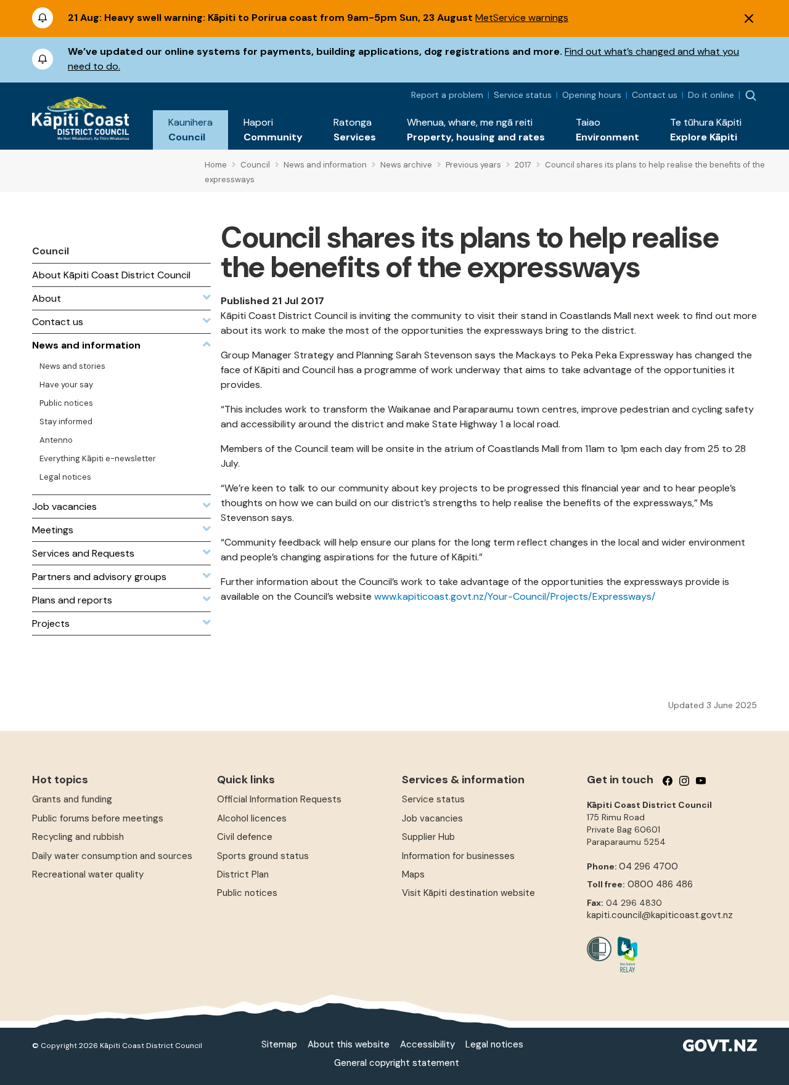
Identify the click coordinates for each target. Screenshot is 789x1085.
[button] (190, 130)
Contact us (654, 94)
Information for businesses (458, 856)
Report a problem (447, 94)
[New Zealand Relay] (624, 954)
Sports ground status (263, 856)
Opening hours (591, 94)
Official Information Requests (279, 799)
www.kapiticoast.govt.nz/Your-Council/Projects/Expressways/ (514, 596)
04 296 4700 (648, 866)
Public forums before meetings (97, 818)
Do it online (711, 94)
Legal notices (494, 1044)
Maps (413, 874)
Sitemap (279, 1044)
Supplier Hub (428, 837)
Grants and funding (72, 799)
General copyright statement (396, 1063)
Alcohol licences (252, 818)
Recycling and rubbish (78, 837)
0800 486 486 (660, 884)
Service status (523, 94)
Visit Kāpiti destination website (468, 893)
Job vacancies (432, 818)
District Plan (243, 874)
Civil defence (244, 837)
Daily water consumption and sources (112, 856)
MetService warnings (521, 17)
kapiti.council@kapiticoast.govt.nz (660, 915)
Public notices (247, 893)
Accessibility (427, 1044)
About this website (349, 1044)
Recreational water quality (88, 874)
